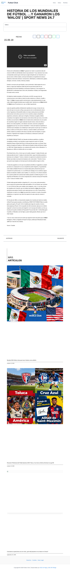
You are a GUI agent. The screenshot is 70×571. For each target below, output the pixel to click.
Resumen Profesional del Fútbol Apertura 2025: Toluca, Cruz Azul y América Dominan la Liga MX (30, 462)
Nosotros (28, 560)
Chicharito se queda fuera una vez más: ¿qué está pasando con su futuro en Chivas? (27, 551)
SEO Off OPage (52, 567)
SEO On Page (43, 567)
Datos (59, 2)
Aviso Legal (41, 560)
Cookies (34, 560)
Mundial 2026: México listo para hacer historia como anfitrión (21, 360)
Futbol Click (13, 3)
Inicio (54, 2)
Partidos (65, 2)
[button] (64, 24)
